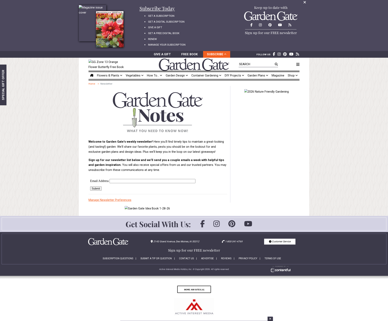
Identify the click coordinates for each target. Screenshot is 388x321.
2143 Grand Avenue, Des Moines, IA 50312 (176, 241)
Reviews (226, 258)
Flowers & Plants (108, 75)
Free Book (189, 54)
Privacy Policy (248, 258)
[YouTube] (248, 225)
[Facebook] (202, 225)
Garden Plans (257, 75)
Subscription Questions (118, 258)
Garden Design (176, 75)
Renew (152, 39)
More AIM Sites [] (194, 289)
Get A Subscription (161, 15)
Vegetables (133, 75)
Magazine (278, 75)
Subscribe (215, 54)
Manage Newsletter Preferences (110, 200)
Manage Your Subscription (167, 44)
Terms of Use (273, 258)
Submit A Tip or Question (156, 258)
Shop (291, 75)
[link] (107, 65)
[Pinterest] (231, 225)
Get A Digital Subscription (166, 21)
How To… (153, 75)
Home (92, 83)
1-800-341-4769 (233, 241)
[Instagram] (216, 225)
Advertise (207, 258)
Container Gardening (205, 75)
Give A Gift (155, 27)
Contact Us (186, 258)
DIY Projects (233, 75)
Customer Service (281, 241)
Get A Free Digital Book (163, 33)
